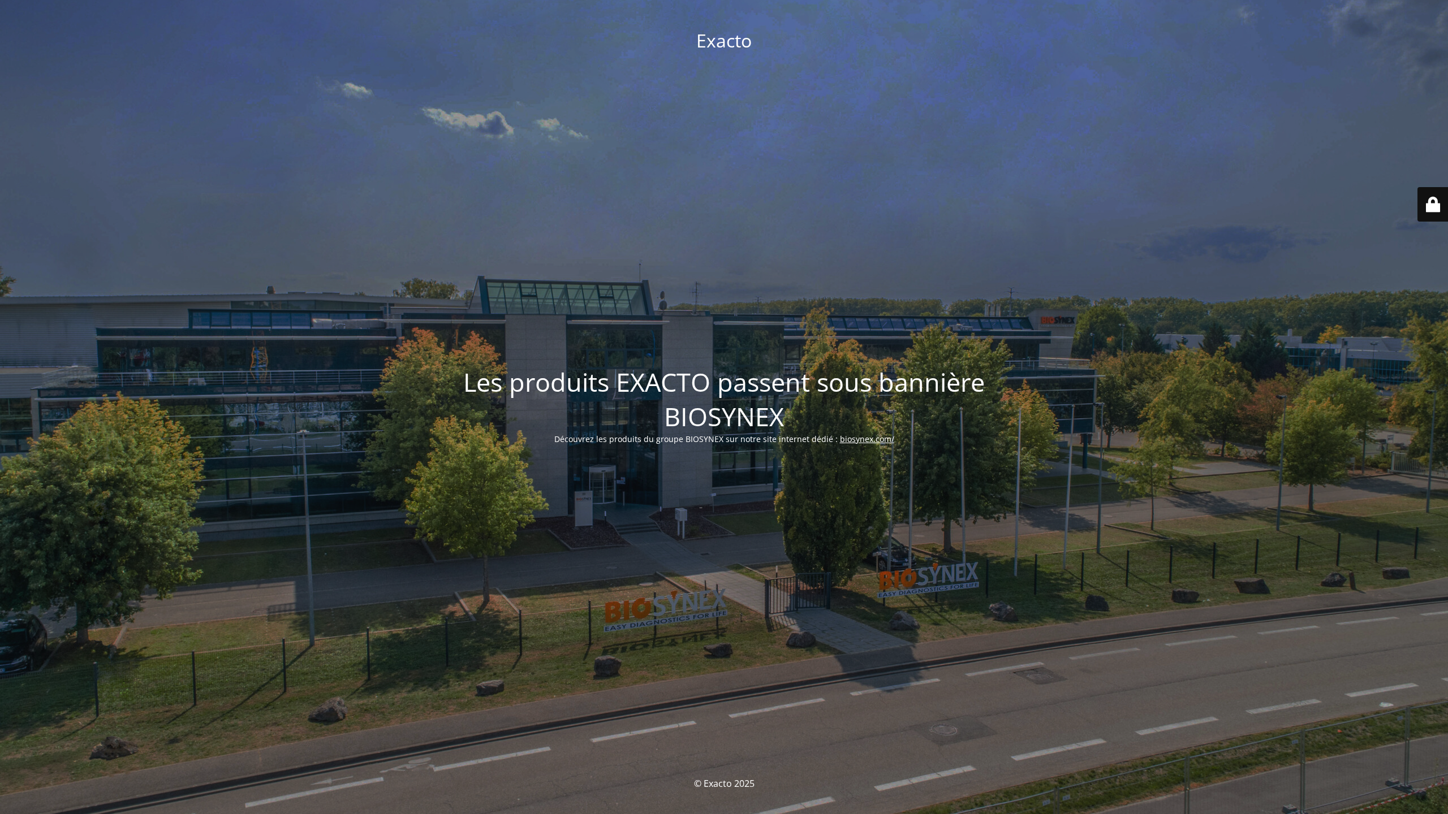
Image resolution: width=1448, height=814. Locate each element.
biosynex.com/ (867, 439)
